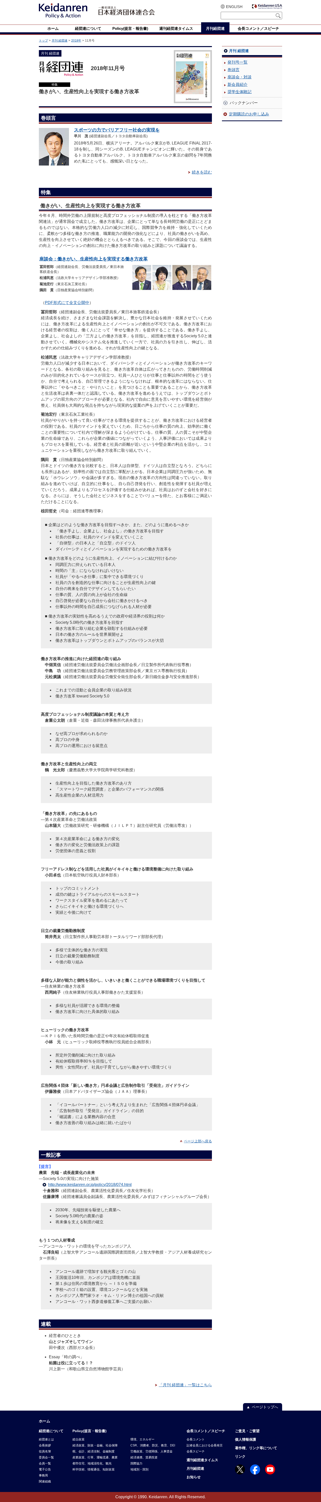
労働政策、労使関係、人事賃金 (151, 1451)
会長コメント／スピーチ (206, 1431)
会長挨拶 (45, 1445)
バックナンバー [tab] (244, 103)
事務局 (43, 1475)
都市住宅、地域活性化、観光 (92, 1463)
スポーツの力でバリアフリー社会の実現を (117, 129)
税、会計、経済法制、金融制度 (93, 1451)
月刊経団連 (195, 1468)
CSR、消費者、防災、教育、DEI (152, 1445)
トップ (43, 40)
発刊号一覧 (237, 62)
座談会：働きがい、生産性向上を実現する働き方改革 (93, 258)
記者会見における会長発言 (205, 1445)
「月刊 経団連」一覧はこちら (185, 1385)
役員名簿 (45, 1451)
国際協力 (136, 1463)
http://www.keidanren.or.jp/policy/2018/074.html (90, 1184)
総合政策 (78, 1439)
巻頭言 (233, 70)
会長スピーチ (196, 1451)
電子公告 (45, 1469)
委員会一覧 (46, 1457)
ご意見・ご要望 (247, 1431)
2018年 (76, 40)
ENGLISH (234, 7)
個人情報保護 (245, 1439)
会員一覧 (45, 1463)
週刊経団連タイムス (202, 1460)
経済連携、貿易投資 (143, 1457)
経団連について (51, 1431)
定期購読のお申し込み (249, 114)
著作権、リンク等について (256, 1448)
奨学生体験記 (239, 92)
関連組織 (45, 1481)
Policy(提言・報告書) (89, 1431)
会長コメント (196, 1439)
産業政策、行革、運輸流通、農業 (95, 1457)
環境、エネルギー (142, 1439)
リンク (240, 1456)
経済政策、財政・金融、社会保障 (95, 1445)
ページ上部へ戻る (198, 1141)
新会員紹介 (237, 84)
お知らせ (194, 1477)
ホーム (44, 1421)
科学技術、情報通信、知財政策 (93, 1469)
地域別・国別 (139, 1469)
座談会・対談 (239, 77)
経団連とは (46, 1439)
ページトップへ (265, 1407)
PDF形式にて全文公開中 (67, 303)
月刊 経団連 (59, 40)
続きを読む (202, 172)
